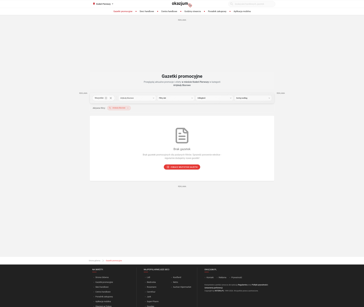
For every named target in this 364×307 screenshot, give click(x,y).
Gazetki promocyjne (104, 282)
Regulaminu (243, 285)
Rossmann (151, 287)
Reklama (222, 277)
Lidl (148, 277)
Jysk (149, 296)
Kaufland (177, 277)
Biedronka (151, 282)
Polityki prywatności (260, 285)
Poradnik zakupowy (104, 296)
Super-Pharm (153, 301)
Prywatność (236, 277)
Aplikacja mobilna (103, 301)
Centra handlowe (102, 292)
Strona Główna (102, 277)
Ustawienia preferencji (213, 288)
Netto (175, 282)
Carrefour (151, 292)
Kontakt (210, 277)
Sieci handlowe (101, 287)
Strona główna (94, 261)
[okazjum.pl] (182, 4)
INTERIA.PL (219, 291)
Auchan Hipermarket (182, 287)
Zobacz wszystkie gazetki (184, 167)
